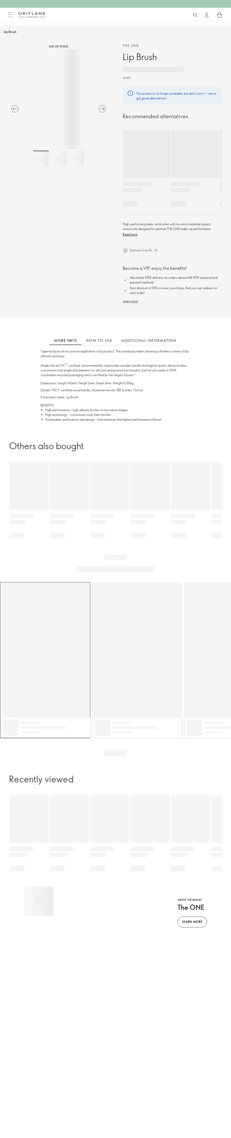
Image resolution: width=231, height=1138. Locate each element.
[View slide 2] (59, 159)
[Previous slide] (14, 109)
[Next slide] (102, 109)
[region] (58, 99)
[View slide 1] (41, 159)
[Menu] (10, 15)
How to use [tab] (99, 340)
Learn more (130, 301)
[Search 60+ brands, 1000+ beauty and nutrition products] (195, 15)
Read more (130, 234)
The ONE (131, 45)
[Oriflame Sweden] (31, 15)
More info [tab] (65, 340)
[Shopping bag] (219, 15)
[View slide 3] (76, 159)
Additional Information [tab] (148, 340)
